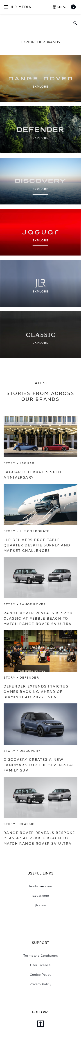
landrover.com (40, 886)
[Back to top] (40, 1024)
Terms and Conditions (40, 956)
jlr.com (40, 905)
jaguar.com (40, 896)
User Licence (40, 965)
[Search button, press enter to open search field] (74, 23)
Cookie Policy (40, 975)
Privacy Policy (41, 984)
